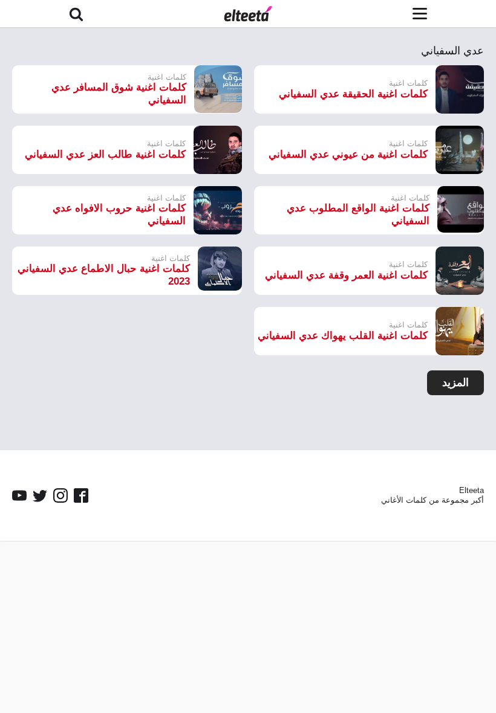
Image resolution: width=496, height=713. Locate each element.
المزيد (455, 382)
